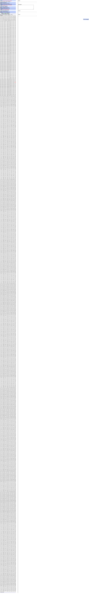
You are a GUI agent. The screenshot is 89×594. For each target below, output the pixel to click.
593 (15, 61)
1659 (1, 164)
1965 (5, 196)
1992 (11, 198)
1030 (7, 98)
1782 (7, 177)
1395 (1, 137)
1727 (9, 171)
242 (13, 32)
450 (10, 49)
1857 (13, 184)
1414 (7, 138)
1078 (7, 103)
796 (4, 78)
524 (1, 56)
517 (5, 55)
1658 (15, 163)
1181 (5, 114)
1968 (11, 196)
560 (10, 58)
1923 (1, 192)
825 (2, 81)
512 (13, 54)
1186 (15, 114)
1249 (13, 121)
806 (4, 79)
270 (10, 34)
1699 (1, 168)
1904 (11, 189)
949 (9, 91)
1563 (1, 154)
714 (1, 72)
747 (5, 74)
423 (15, 47)
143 (15, 23)
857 (5, 83)
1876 (3, 187)
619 (9, 63)
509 (9, 54)
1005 (5, 96)
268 (7, 34)
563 (15, 58)
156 (4, 25)
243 (15, 32)
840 (10, 82)
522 (13, 55)
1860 (3, 185)
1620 (3, 160)
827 (5, 81)
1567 (9, 154)
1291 (1, 126)
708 (7, 71)
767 (5, 76)
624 (1, 64)
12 (12, 15)
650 (10, 66)
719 (9, 72)
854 (1, 83)
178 (7, 27)
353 (15, 41)
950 (10, 91)
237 (5, 32)
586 (4, 61)
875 (2, 85)
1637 (5, 162)
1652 (3, 163)
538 (7, 57)
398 (7, 45)
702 (13, 70)
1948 (3, 194)
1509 (5, 148)
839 (9, 82)
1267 (1, 123)
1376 (11, 134)
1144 (11, 110)
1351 (9, 132)
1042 (15, 99)
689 (9, 69)
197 (5, 28)
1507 (1, 148)
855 (2, 83)
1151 (9, 111)
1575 (9, 155)
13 (13, 15)
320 (10, 38)
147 (5, 24)
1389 (5, 136)
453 (15, 49)
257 (5, 33)
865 (2, 84)
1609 (13, 158)
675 (2, 68)
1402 (15, 137)
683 (15, 68)
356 (4, 42)
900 (10, 87)
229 (9, 31)
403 (15, 45)
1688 (11, 167)
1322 (15, 128)
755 (2, 75)
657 (5, 67)
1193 (13, 115)
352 (13, 41)
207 (5, 29)
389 (9, 44)
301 (12, 37)
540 (10, 57)
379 (9, 43)
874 (1, 85)
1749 (5, 173)
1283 (1, 125)
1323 (1, 129)
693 (15, 69)
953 (15, 91)
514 (1, 55)
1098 (15, 105)
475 (2, 52)
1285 (5, 125)
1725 (5, 171)
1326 (7, 129)
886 (4, 86)
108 (7, 21)
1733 (5, 172)
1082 (15, 103)
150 (10, 24)
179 (9, 27)
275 (2, 35)
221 (12, 30)
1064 (11, 102)
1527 (9, 150)
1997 (5, 199)
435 (2, 48)
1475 (1, 145)
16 (0, 16)
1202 (15, 116)
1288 (11, 125)
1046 (7, 100)
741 (12, 73)
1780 (3, 177)
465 (2, 51)
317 (5, 38)
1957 (5, 195)
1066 (15, 102)
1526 (7, 150)
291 (12, 36)
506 (4, 54)
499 (9, 53)
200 (10, 28)
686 (4, 69)
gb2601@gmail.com (6, 8)
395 (2, 45)
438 (7, 48)
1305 (13, 127)
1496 (11, 147)
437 (5, 48)
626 (4, 64)
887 (5, 86)
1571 (1, 155)
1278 (7, 124)
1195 (1, 116)
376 (4, 43)
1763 (1, 175)
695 (2, 70)
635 (2, 65)
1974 (7, 197)
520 (10, 55)
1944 (11, 193)
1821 (5, 181)
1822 (7, 181)
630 (10, 64)
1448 (11, 142)
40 (10, 17)
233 (15, 31)
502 (13, 53)
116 (4, 22)
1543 (9, 152)
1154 (15, 111)
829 (9, 81)
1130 (15, 108)
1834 (15, 182)
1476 (3, 145)
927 (5, 89)
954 (1, 92)
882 (13, 85)
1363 (1, 133)
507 (5, 54)
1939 (1, 193)
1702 (7, 168)
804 (1, 79)
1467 (1, 144)
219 (9, 30)
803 (15, 78)
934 (1, 90)
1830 (7, 182)
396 (4, 45)
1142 (7, 110)
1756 (3, 174)
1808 (11, 179)
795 (2, 78)
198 (7, 28)
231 (12, 31)
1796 (3, 178)
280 (10, 35)
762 (13, 75)
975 (2, 93)
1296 (11, 126)
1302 (7, 127)
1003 (1, 96)
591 (12, 61)
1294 (7, 126)
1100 (3, 106)
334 (1, 40)
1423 (9, 139)
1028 (3, 98)
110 (10, 21)
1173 (5, 113)
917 (5, 88)
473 (15, 51)
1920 (11, 191)
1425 (13, 139)
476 (4, 52)
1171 (1, 113)
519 (9, 55)
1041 (13, 99)
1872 (11, 186)
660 (10, 67)
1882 (15, 187)
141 (12, 23)
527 (5, 56)
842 (13, 82)
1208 (11, 117)
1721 (13, 170)
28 (13, 16)
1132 (3, 109)
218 (7, 30)
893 (15, 86)
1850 (15, 183)
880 (10, 85)
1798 (7, 178)
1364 (3, 133)
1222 (7, 118)
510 (10, 54)
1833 (13, 182)
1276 (3, 124)
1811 (1, 180)
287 (5, 36)
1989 (5, 198)
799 (9, 78)
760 (10, 75)
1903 (9, 189)
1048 (11, 100)
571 (12, 59)
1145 (13, 110)
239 (9, 32)
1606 (7, 158)
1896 (11, 188)
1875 (1, 187)
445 (2, 49)
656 (4, 67)
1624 (11, 160)
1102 (7, 106)
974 (1, 93)
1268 (3, 123)
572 (13, 59)
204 (1, 29)
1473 (13, 144)
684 (1, 69)
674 (1, 68)
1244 (3, 121)
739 (9, 73)
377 (5, 43)
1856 (11, 184)
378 (7, 43)
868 (7, 84)
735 (2, 73)
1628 (3, 161)
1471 (9, 144)
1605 (5, 158)
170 (10, 26)
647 (5, 66)
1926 (7, 192)
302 (13, 37)
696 (4, 70)
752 (13, 74)
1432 (11, 140)
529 (9, 56)
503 (15, 53)
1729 (13, 171)
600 (10, 62)
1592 (11, 157)
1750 (7, 173)
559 (9, 58)
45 (15, 17)
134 (1, 23)
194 (1, 28)
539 (9, 57)
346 (4, 41)
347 (5, 41)
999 (9, 95)
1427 (1, 140)
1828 (3, 182)
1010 (15, 96)
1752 (11, 173)
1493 (5, 147)
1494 (7, 147)
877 (5, 85)
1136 (11, 109)
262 (13, 33)
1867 (1, 186)
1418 (15, 138)
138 (7, 23)
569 (9, 59)
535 (2, 57)
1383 (9, 135)
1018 (15, 97)
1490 (15, 146)
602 (13, 62)
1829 (5, 182)
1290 (15, 125)
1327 (9, 129)
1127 (9, 108)
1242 (15, 120)
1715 (1, 170)
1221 (5, 118)
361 (12, 42)
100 (10, 20)
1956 (3, 195)
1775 (9, 176)
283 (15, 35)
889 (9, 86)
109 (9, 21)
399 (9, 45)
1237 (5, 120)
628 (7, 64)
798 (7, 78)
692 (13, 69)
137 (5, 23)
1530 (15, 150)
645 (2, 66)
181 (12, 27)
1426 (15, 139)
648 (7, 66)
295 (2, 37)
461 (12, 50)
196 (4, 28)
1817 (13, 180)
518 (7, 55)
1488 (11, 146)
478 (7, 52)
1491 (1, 147)
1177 (13, 113)
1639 (9, 162)
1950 (7, 194)
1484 (3, 146)
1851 (1, 184)
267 (5, 34)
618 (7, 63)
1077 (5, 103)
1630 (7, 161)
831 (12, 81)
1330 (15, 129)
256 (4, 33)
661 (12, 67)
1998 (7, 199)
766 (4, 76)
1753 (13, 173)
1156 (3, 112)
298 (7, 37)
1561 (13, 153)
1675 (1, 166)
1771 (1, 176)
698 (7, 70)
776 (4, 77)
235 (2, 32)
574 (1, 60)
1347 (1, 132)
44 (14, 17)
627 (5, 64)
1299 (1, 127)
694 (1, 70)
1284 (3, 125)
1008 (11, 96)
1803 (1, 179)
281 (12, 35)
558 (7, 58)
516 (4, 55)
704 (1, 71)
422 (13, 47)
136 (4, 23)
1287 (9, 125)
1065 (13, 102)
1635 (1, 162)
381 (12, 43)
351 (12, 41)
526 (4, 56)
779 (9, 77)
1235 (1, 120)
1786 (15, 177)
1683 (1, 167)
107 (5, 21)
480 (10, 52)
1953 (13, 194)
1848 (11, 183)
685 (2, 69)
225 (2, 31)
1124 (3, 108)
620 (10, 63)
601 (12, 62)
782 (13, 77)
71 (11, 18)
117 (5, 22)
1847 (9, 183)
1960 (11, 195)
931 (12, 89)
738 (7, 73)
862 (13, 83)
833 (15, 81)
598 (7, 62)
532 (13, 56)
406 (4, 46)
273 (15, 34)
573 (15, 59)
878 (7, 85)
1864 (11, 185)
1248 (11, 121)
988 (7, 94)
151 (12, 24)
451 (12, 49)
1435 (1, 141)
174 (1, 27)
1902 (7, 189)
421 (12, 47)
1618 (15, 159)
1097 (13, 105)
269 (9, 34)
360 (10, 42)
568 (7, 59)
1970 (15, 196)
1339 (1, 131)
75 (15, 18)
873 (15, 84)
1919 (9, 191)
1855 (9, 184)
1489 (13, 146)
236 (4, 32)
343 (15, 40)
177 (5, 27)
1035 (1, 99)
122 (13, 22)
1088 (11, 104)
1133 (5, 109)
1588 (3, 157)
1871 (9, 186)
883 (15, 85)
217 (5, 30)
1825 (13, 181)
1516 (3, 149)
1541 (5, 152)
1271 (9, 123)
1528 (11, 150)
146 (4, 24)
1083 (1, 104)
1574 (7, 155)
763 (15, 75)
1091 (1, 105)
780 (10, 77)
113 (15, 21)
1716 (3, 170)
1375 (9, 134)
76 (0, 19)
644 (1, 66)
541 (12, 57)
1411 (1, 138)
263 (15, 33)
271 (12, 34)
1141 (5, 110)
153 (15, 24)
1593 (13, 157)
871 (12, 84)
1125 (5, 108)
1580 (3, 156)
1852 (3, 184)
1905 (13, 189)
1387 (1, 136)
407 (5, 46)
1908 (3, 190)
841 (12, 82)
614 (1, 63)
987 (5, 94)
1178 (15, 113)
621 (12, 63)
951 (12, 91)
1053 (5, 101)
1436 (3, 141)
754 (1, 75)
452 (13, 49)
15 (15, 15)
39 (9, 17)
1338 (15, 130)
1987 (1, 198)
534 (1, 57)
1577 (13, 155)
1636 (3, 162)
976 (4, 93)
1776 (11, 176)
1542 (7, 152)
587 (5, 61)
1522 (15, 149)
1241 (13, 120)
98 (8, 20)
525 (2, 56)
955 (2, 92)
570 (10, 59)
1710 (7, 169)
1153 (13, 111)
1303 (9, 127)
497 (5, 53)
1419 (1, 139)
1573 (5, 155)
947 (5, 91)
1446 (7, 142)
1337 (13, 130)
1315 (1, 128)
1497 (13, 147)
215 (2, 30)
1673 (13, 165)
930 (10, 89)
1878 (7, 187)
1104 (11, 106)
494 (1, 53)
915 (2, 88)
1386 (15, 135)
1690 (15, 167)
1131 (1, 109)
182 (13, 27)
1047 (9, 100)
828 (7, 81)
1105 (13, 106)
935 (2, 90)
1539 (1, 152)
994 (1, 95)
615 (2, 63)
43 (13, 17)
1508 (3, 148)
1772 (3, 176)
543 (15, 57)
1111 (9, 107)
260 (10, 33)
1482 (15, 145)
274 (1, 35)
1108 (3, 107)
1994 (15, 198)
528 (7, 56)
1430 (7, 140)
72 (12, 18)
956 (4, 92)
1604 (3, 158)
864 (1, 84)
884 (1, 86)
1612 (3, 159)
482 (13, 52)
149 (9, 24)
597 (5, 62)
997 (5, 95)
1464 (11, 143)
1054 (7, 101)
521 (12, 55)
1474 (15, 144)
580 (10, 60)
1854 (7, 184)
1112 (11, 107)
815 (2, 80)
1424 (11, 139)
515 (2, 55)
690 (10, 69)
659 (9, 67)
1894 (7, 188)
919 (9, 88)
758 (7, 75)
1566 (7, 154)
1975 (9, 197)
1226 (15, 118)
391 (12, 44)
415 (2, 47)
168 (7, 26)
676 (4, 68)
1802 (15, 178)
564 (1, 59)
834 (1, 82)
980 (10, 93)
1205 (5, 117)
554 (1, 58)
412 (13, 46)
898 (7, 87)
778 (7, 77)
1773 (5, 176)
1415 (9, 138)
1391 (9, 136)
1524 (3, 150)
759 (9, 75)
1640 (11, 162)
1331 (1, 130)
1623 (9, 160)
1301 (5, 127)
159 (9, 25)
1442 (15, 141)
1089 (13, 104)
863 (15, 83)
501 (12, 53)
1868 (3, 186)
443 (15, 48)
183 (15, 27)
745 (2, 74)
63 (2, 18)
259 (9, 33)
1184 (11, 114)
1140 (3, 110)
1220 (3, 118)
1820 (3, 181)
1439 (9, 141)
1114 (15, 107)
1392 (11, 136)
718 (7, 72)
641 (12, 65)
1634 (15, 161)
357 (5, 42)
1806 (7, 179)
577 (5, 60)
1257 (13, 122)
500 (10, 53)
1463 (9, 143)
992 (13, 94)
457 (5, 50)
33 (2, 17)
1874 (15, 186)
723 (15, 72)
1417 (13, 138)
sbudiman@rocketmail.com (7, 4)
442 (13, 48)
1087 (9, 104)
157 (5, 25)
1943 (9, 193)
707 (5, 71)
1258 (15, 122)
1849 (13, 183)
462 (13, 50)
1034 (15, 98)
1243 (1, 121)
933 (15, 89)
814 (1, 80)
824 (1, 81)
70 (10, 18)
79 (3, 19)
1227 (1, 119)
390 (10, 44)
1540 (3, 152)
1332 (3, 130)
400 (10, 45)
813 (15, 79)
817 (5, 80)
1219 (1, 118)
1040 (11, 99)
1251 (1, 122)
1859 (1, 185)
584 (1, 61)
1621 (5, 160)
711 (12, 71)
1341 (5, 131)
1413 (5, 138)
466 (4, 51)
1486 (7, 146)
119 (9, 22)
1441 (13, 141)
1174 (7, 113)
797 (5, 78)
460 (10, 50)
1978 (15, 197)
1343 (9, 131)
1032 (11, 98)
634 (1, 65)
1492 (3, 147)
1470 (7, 144)
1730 (15, 171)
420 (10, 47)
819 (9, 80)
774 (1, 77)
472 (13, 51)
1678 (7, 166)
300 (10, 37)
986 (4, 94)
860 (10, 83)
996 (4, 95)
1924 (3, 192)
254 (1, 33)
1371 (1, 134)
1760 (11, 174)
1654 (7, 163)
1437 (5, 141)
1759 (9, 174)
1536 (11, 151)
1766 (7, 175)
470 (10, 51)
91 (0, 20)
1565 (5, 154)
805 (2, 79)
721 (12, 72)
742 (13, 73)
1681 (13, 166)
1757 (5, 174)
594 (1, 62)
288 (7, 36)
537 (5, 57)
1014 (7, 97)
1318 (7, 128)
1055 (9, 101)
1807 (9, 179)
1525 (5, 150)
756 (4, 75)
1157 (5, 112)
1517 (5, 149)
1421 (5, 139)
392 (13, 44)
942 (13, 90)
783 (15, 77)
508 (7, 54)
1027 (1, 98)
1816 (11, 180)
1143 (9, 110)
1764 (3, 175)
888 (7, 86)
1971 (1, 197)
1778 (15, 176)
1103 (9, 106)
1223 (9, 118)
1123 (1, 108)
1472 (11, 144)
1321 (13, 128)
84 (9, 19)
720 (10, 72)
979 (9, 93)
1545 (13, 152)
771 (12, 76)
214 (1, 30)
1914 (15, 190)
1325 (5, 129)
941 (12, 90)
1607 (9, 158)
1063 (9, 102)
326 (4, 39)
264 (1, 34)
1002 (15, 95)
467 (5, 51)
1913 (13, 190)
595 (2, 62)
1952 (11, 194)
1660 (3, 164)
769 (9, 76)
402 (13, 45)
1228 (3, 119)
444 (1, 49)
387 (5, 44)
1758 (7, 174)
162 (13, 25)
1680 (11, 166)
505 (2, 54)
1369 (13, 133)
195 (2, 28)
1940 (3, 193)
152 (13, 24)
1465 (13, 143)
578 (7, 60)
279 (9, 35)
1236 (3, 120)
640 (10, 65)
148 (7, 24)
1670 (7, 165)
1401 (13, 137)
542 (13, 57)
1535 (9, 151)
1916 (3, 191)
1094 (7, 105)
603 (15, 62)
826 (4, 81)
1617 (13, 159)
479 (9, 52)
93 (2, 20)
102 (13, 20)
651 (12, 66)
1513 (13, 148)
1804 (3, 179)
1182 (7, 114)
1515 (1, 149)
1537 (13, 151)
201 (12, 28)
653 (15, 66)
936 (4, 90)
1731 (1, 172)
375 (2, 43)
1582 (7, 156)
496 (4, 53)
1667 (1, 165)
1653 (5, 163)
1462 (7, 143)
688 (7, 69)
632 (13, 64)
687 (5, 69)
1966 (7, 196)
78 (2, 19)
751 (12, 74)
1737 (13, 172)
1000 (11, 95)
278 (7, 35)
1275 (1, 124)
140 (10, 23)
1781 (5, 177)
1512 (11, 148)
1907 (1, 190)
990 (10, 94)
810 (10, 79)
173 (15, 26)
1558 (7, 153)
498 (7, 53)
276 (4, 35)
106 (4, 21)
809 (9, 79)
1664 (11, 164)
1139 (1, 110)
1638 (7, 162)
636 (4, 65)
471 (12, 51)
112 (13, 21)
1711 (9, 169)
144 (1, 24)
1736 (11, 172)
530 (10, 56)
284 (1, 36)
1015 (9, 97)
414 (1, 47)
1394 (15, 136)
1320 (11, 128)
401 (12, 45)
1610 (15, 158)
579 (9, 60)
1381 (5, 135)
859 (9, 83)
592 (13, 61)
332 (13, 39)
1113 (13, 107)
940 (10, 90)
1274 (15, 123)
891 (12, 86)
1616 (11, 159)
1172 (3, 113)
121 (12, 22)
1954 (15, 194)
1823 (9, 181)
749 (9, 74)
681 (12, 68)
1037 (5, 99)
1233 (13, 119)
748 (7, 74)
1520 (11, 149)
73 (13, 18)
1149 (5, 111)
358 (7, 42)
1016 (11, 97)
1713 (13, 169)
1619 (1, 160)
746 (4, 74)
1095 (9, 105)
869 (9, 84)
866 (4, 84)
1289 (13, 125)
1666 (15, 164)
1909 (5, 190)
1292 (3, 126)
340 (10, 40)
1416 (11, 138)
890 (10, 86)
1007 (9, 96)
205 (2, 29)
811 (12, 79)
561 (12, 58)
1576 (11, 155)
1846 (7, 183)
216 (4, 30)
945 (2, 91)
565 (2, 59)
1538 (15, 151)
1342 (7, 131)
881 (12, 85)
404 (1, 46)
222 (13, 30)
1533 (5, 151)
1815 (9, 180)
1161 (13, 112)
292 (13, 36)
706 (4, 71)
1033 (13, 98)
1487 (9, 146)
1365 (5, 133)
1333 (5, 130)
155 (2, 25)
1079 (9, 103)
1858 (15, 184)
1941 (5, 193)
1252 (3, 122)
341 (12, 40)
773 (15, 76)
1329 (13, 129)
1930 (15, 192)
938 (7, 90)
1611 (1, 159)
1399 (9, 137)
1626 (15, 160)
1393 (13, 136)
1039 (9, 99)
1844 (3, 183)
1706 (15, 168)
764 (1, 76)
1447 (9, 142)
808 (7, 79)
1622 (7, 160)
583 (15, 60)
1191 (9, 115)
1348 (3, 132)
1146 (15, 110)
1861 (5, 185)
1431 (9, 140)
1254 (7, 122)
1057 (13, 101)
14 (14, 15)
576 (4, 60)
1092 (3, 105)
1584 (11, 156)
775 (2, 77)
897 (5, 87)
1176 (11, 113)
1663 (9, 164)
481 (12, 52)
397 (5, 45)
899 (9, 87)
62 (1, 18)
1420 (3, 139)
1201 (13, 116)
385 (2, 44)
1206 (7, 117)
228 (7, 31)
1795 (1, 178)
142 (13, 23)
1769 (13, 175)
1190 (7, 115)
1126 (7, 108)
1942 (7, 193)
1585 (13, 156)
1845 (5, 183)
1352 (11, 132)
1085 (5, 104)
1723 (1, 171)
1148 (3, 111)
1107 (1, 107)
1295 (9, 126)
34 (3, 17)
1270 (7, 123)
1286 (7, 125)
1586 (15, 156)
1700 (3, 168)
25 (10, 16)
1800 (11, 178)
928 (7, 89)
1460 (3, 143)
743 (15, 73)
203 (15, 28)
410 (10, 46)
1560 (11, 153)
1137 (13, 109)
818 (7, 80)
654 (1, 67)
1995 (1, 199)
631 (12, 64)
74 (14, 18)
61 (0, 18)
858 (7, 83)
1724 (3, 171)
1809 (13, 179)
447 (5, 49)
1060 (3, 102)
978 (7, 93)
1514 (15, 148)
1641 (13, 162)
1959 (9, 195)
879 (9, 85)
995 (2, 95)
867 (5, 84)
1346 (15, 131)
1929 (13, 192)
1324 (3, 129)
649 (9, 66)
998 (7, 95)
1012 (3, 97)
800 (10, 78)
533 (15, 56)
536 (4, 57)
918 (7, 88)
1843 (1, 183)
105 (2, 21)
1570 (15, 154)
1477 (5, 145)
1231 (9, 119)
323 (15, 38)
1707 (1, 169)
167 (5, 26)
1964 (3, 196)
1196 (3, 116)
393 (15, 44)
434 (1, 48)
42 (12, 17)
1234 (15, 119)
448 (7, 49)
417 (5, 47)
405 (2, 46)
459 (9, 50)
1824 (11, 181)
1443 (1, 142)
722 (13, 72)
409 (9, 46)
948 (7, 91)
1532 (3, 151)
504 (1, 54)
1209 (13, 117)
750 (10, 74)
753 (15, 74)
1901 (5, 189)
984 (1, 94)
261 (12, 33)
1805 (5, 179)
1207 (9, 117)
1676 (3, 166)
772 (13, 76)
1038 (7, 99)
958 (7, 92)
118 (7, 22)
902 (13, 87)
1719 (9, 170)
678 (7, 68)
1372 (3, 134)
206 (4, 29)
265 (2, 34)
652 (13, 66)
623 (15, 63)
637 (5, 65)
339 (9, 40)
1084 (3, 104)
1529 (13, 150)
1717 (5, 170)
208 (7, 29)
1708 (3, 169)
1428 (3, 140)
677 (5, 68)
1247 (9, 121)
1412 (3, 138)
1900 (3, 189)
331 (12, 39)
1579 (1, 156)
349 (9, 41)
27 (12, 16)
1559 (9, 153)
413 (15, 46)
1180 (3, 114)
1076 (3, 103)
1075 (1, 103)
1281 (13, 124)
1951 (9, 194)
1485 (5, 146)
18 (2, 16)
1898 (15, 188)
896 (4, 87)
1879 (9, 187)
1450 (15, 142)
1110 (7, 107)
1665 (13, 164)
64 (3, 18)
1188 (3, 115)
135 (2, 23)
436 (4, 48)
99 (9, 20)
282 (13, 35)
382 (13, 43)
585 (2, 61)
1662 (7, 164)
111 (12, 21)
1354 (15, 132)
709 (9, 71)
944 (1, 91)
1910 (7, 190)
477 (5, 52)
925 (2, 89)
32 (1, 17)
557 (5, 58)
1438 (7, 141)
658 (7, 67)
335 (2, 40)
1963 (1, 196)
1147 (1, 111)
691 (12, 69)
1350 (7, 132)
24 (9, 16)
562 (13, 58)
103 (15, 20)
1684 (3, 167)
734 (1, 73)
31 (0, 17)
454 (1, 50)
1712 (11, 169)
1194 (15, 115)
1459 (1, 143)
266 (4, 34)
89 (14, 19)
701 (12, 70)
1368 (11, 133)
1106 (15, 106)
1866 (15, 185)
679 (9, 68)
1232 (11, 119)
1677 (5, 166)
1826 (15, 181)
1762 (15, 174)
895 (2, 87)
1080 (11, 103)
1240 (11, 120)
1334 (7, 130)
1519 (9, 149)
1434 (15, 140)
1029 (5, 98)
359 (9, 42)
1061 (5, 102)
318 (7, 38)
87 (12, 19)
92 (1, 20)
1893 (5, 188)
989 (9, 94)
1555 (1, 153)
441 (12, 48)
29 (14, 16)
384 (1, 44)
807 (5, 79)
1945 (13, 193)
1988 (3, 198)
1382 (7, 135)
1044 (3, 100)
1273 (13, 123)
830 (10, 81)
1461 (5, 143)
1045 (5, 100)
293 (15, 36)
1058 (15, 101)
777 (5, 77)
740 (10, 73)
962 (13, 92)
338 (7, 40)
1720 (11, 170)
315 (2, 38)
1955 (1, 195)
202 (13, 28)
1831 (9, 182)
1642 (15, 162)
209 (9, 29)
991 (12, 94)
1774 (7, 176)
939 (9, 90)
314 (1, 38)
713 (15, 71)
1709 (5, 169)
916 (4, 88)
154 (1, 25)
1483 (1, 146)
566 (4, 59)
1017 (13, 97)
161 (12, 25)
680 (10, 68)
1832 (11, 182)
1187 (1, 115)
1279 (9, 124)
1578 (15, 155)
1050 (15, 100)
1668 (3, 165)
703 (15, 70)
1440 (11, 141)
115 (2, 22)
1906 (15, 189)
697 (5, 70)
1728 (11, 171)
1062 (7, 102)
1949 (5, 194)
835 (2, 82)
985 (2, 94)
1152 (11, 111)
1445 (5, 142)
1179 (1, 114)
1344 (11, 131)
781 (12, 77)
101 (12, 20)
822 (13, 80)
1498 (15, 147)
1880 (11, 187)
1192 (11, 115)
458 (7, 50)
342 (13, 40)
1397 (5, 137)
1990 (7, 198)
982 (13, 93)
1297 (13, 126)
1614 (7, 159)
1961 (13, 195)
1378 (15, 134)
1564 (3, 154)
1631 (9, 161)
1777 (13, 176)
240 (10, 32)
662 (13, 67)
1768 (11, 175)
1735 (9, 172)
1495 (9, 147)
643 (15, 65)
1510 (7, 148)
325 (2, 39)
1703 (9, 168)
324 (1, 39)
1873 (13, 186)
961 (12, 92)
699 (9, 70)
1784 (11, 177)
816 (4, 80)
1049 (13, 100)
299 (9, 37)
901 (12, 87)
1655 (9, 163)
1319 (9, 128)
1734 (7, 172)
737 (5, 73)
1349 (5, 132)
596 (4, 62)
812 (13, 79)
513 (15, 54)
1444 (3, 142)
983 (15, 93)
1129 (13, 108)
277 (5, 35)
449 (9, 49)
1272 (11, 123)
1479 (9, 145)
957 (5, 92)
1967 (9, 196)
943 (15, 90)
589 (9, 61)
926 (4, 89)
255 (2, 33)
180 (10, 27)
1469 (5, 144)
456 (4, 50)
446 (4, 49)
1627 (1, 161)
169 (9, 26)
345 (2, 41)
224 (1, 31)
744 (1, 74)
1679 (9, 166)
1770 (15, 175)
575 (2, 60)
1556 (3, 153)
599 (9, 62)
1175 (9, 113)
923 (15, 88)
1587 (1, 157)
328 (7, 39)
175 (2, 27)
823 (15, 80)
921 (12, 88)
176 (4, 27)
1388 (3, 136)
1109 (5, 107)
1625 (13, 160)
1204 (3, 117)
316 (4, 38)
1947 (1, 194)
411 (12, 46)
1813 (5, 180)
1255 (9, 122)
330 (10, 39)
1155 (1, 112)
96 (6, 20)
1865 (13, 185)
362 (13, 42)
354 (1, 42)
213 (15, 29)
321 (12, 38)
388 (7, 44)
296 (4, 37)
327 (5, 39)
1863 (9, 185)
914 (1, 88)
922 (13, 88)
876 (4, 85)
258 (7, 33)
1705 (13, 168)
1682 (15, 166)
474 (1, 52)
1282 (15, 124)
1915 (1, 191)
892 (13, 86)
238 (7, 32)
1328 (11, 129)
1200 (11, 116)
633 (15, 64)
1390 (7, 136)
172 (13, 26)
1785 (13, 177)
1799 (9, 178)
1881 (13, 187)
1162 (15, 112)
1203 (1, 117)
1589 (5, 157)
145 (2, 24)
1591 (9, 157)
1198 (7, 116)
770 (10, 76)
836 (4, 82)
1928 (11, 192)
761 (12, 75)
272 (13, 34)
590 (10, 61)
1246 (7, 121)
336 (4, 40)
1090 (15, 104)
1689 (13, 167)
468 (7, 51)
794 (1, 78)
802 (13, 78)
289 (9, 36)
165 (2, 26)
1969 (13, 196)
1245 (5, 121)
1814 (7, 180)
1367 (9, 133)
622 (13, 63)
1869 (5, 186)
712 (13, 71)
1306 (15, 127)
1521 (13, 149)
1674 (15, 165)
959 (9, 92)
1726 (7, 171)
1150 (7, 111)
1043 (1, 100)
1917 (5, 191)
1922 (15, 191)
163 (15, 25)
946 (4, 91)
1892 (3, 188)
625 (2, 64)
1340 (3, 131)
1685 (5, 167)
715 (2, 72)
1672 (11, 165)
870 (10, 84)
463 (15, 50)
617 (5, 63)
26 (11, 16)
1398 (7, 137)
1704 (11, 168)
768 (7, 76)
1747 (1, 173)
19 (3, 16)
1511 (9, 148)
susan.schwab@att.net (6, 12)
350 (10, 41)
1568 (11, 154)
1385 (13, 135)
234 (1, 32)
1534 (7, 151)
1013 (5, 97)
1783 (9, 177)
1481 (13, 145)
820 (10, 80)
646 (4, 66)
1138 (15, 109)
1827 (1, 182)
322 (13, 38)
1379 (1, 135)
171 (12, 26)
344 (1, 41)
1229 (5, 119)
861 (12, 83)
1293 (5, 126)
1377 (13, 134)
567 (5, 59)
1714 (15, 169)
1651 (1, 163)
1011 (1, 97)
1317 (5, 128)
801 (12, 78)
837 (5, 82)
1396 (3, 137)
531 (12, 56)
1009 (13, 96)
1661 (5, 164)
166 (4, 26)
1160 (11, 112)
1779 (1, 177)
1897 (13, 188)
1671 (9, 165)
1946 (15, 193)
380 (10, 43)
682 (13, 68)
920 (10, 88)
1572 (3, 155)
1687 (9, 167)
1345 (13, 131)
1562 (15, 153)
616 (4, 63)
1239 (9, 120)
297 (5, 37)
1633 (13, 161)
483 (15, 52)
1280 (11, 124)
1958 (7, 195)
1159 (9, 112)
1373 (5, 134)
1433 (13, 140)
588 (7, 61)
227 (5, 31)
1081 (13, 103)
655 (2, 67)
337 (5, 40)
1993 (13, 198)
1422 (7, 139)
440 (10, 48)
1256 (11, 122)
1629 (5, 161)
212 (13, 29)
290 (10, 36)
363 (15, 42)
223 (15, 30)
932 (13, 89)
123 (15, 22)
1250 (15, 121)
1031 (9, 98)
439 (9, 48)
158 (7, 25)
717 (5, 72)
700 (10, 70)
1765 (5, 175)
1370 (15, 133)
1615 (9, 159)
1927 (9, 192)
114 (1, 22)
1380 (3, 135)
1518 (7, 149)
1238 (7, 120)
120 (10, 22)
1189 (5, 115)
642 (13, 65)
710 (10, 71)
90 (15, 19)
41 (11, 17)
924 (1, 89)
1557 (5, 153)
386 (4, 44)
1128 (11, 108)
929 (9, 89)
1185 (13, 114)
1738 (15, 172)
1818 (15, 180)
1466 (15, 143)
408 (7, 46)
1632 (11, 161)
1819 (1, 181)
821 (12, 80)
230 (10, 31)
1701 (5, 168)
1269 (5, 123)
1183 (9, 114)
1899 (1, 189)
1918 (7, 191)
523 (15, 55)
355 (2, 42)
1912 (11, 190)
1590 (7, 157)
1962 (15, 195)
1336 (11, 130)
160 (10, 25)
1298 (15, 126)
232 (13, 31)
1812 (3, 180)
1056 (11, 101)
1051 (1, 101)
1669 (5, 165)
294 (1, 37)
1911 (9, 190)
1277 (5, 124)
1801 (13, 178)
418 (7, 47)
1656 (11, 163)
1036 (3, 99)
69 (9, 18)
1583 (9, 156)
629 (9, 64)
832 (13, 81)
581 (12, 60)
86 (11, 19)
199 (9, 28)
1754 (15, 173)
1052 (3, 101)
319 (9, 38)
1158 (7, 112)
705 (2, 71)
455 (2, 50)
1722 (15, 170)
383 (15, 43)
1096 (11, 105)
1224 (11, 118)
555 (2, 58)
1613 (5, 159)
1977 (13, 197)
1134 (7, 109)
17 (1, 16)
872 (13, 84)
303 (15, 37)
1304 (11, 127)
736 (4, 73)
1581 (5, 156)
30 (15, 16)
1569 (13, 154)
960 (10, 92)
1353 (13, 132)
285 (2, 36)
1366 (7, 133)
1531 (1, 151)
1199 (9, 116)
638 (7, 65)
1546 (15, 152)
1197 (5, 116)
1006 (7, 96)
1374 (7, 134)
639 (9, 65)
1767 (9, 175)
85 (10, 19)
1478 (7, 145)
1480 (11, 145)
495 (2, 53)
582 (13, 60)
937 (5, 90)
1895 (9, 188)
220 (10, 30)
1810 (15, 179)
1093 (5, 105)
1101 (5, 106)
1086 (7, 104)
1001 (13, 95)
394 (1, 45)
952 (13, 91)
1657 (13, 163)
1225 (13, 118)
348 (7, 41)
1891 (1, 188)
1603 (1, 158)
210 (10, 29)
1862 (7, 185)
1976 (11, 197)
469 (9, 51)
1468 (3, 144)
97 (7, 20)
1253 (5, 122)
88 (13, 19)
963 (15, 92)
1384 (11, 135)
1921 (13, 191)
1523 (1, 150)
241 (12, 32)
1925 (5, 192)
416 (4, 47)
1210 (15, 117)
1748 (3, 173)
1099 (1, 106)
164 (1, 26)
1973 (5, 197)
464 (1, 51)
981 (12, 93)
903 (15, 87)
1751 (9, 173)
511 (12, 54)
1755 (1, 174)
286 (4, 36)
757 (5, 75)
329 (9, 39)
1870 (7, 186)
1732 (3, 172)
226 (4, 31)
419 (9, 47)
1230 (7, 119)
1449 (13, 142)
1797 (5, 178)
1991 (9, 198)
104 (1, 21)
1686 (7, 167)
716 (4, 72)
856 (4, 83)
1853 (5, 184)
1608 (11, 158)
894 (1, 87)
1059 (1, 102)
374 (1, 43)
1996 (3, 199)
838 (7, 82)
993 (15, 94)
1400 (11, 137)
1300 (3, 127)
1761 (13, 174)
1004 (3, 96)
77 (1, 19)
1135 (9, 109)
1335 (9, 130)
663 (15, 67)
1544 (11, 152)
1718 (7, 170)
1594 (15, 157)
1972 (3, 197)
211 (12, 29)
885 (2, 86)
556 (4, 58)
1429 (5, 140)
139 (9, 23)
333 (15, 39)
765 (2, 76)
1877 (5, 187)
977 (5, 93)
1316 (3, 128)
